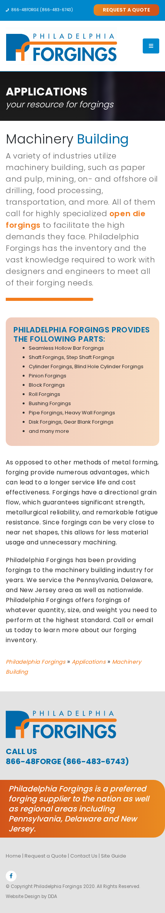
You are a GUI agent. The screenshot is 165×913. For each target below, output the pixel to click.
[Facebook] (11, 876)
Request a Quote (46, 856)
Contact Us (83, 856)
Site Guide (113, 856)
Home (13, 856)
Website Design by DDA (31, 896)
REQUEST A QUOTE (126, 9)
